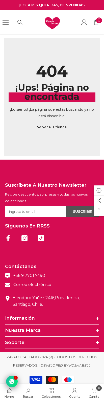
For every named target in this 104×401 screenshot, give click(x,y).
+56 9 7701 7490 (29, 275)
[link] (28, 392)
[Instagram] (24, 238)
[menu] (6, 22)
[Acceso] (84, 22)
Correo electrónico (32, 284)
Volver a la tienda (52, 127)
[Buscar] (20, 22)
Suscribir (82, 211)
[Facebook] (8, 238)
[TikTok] (41, 238)
